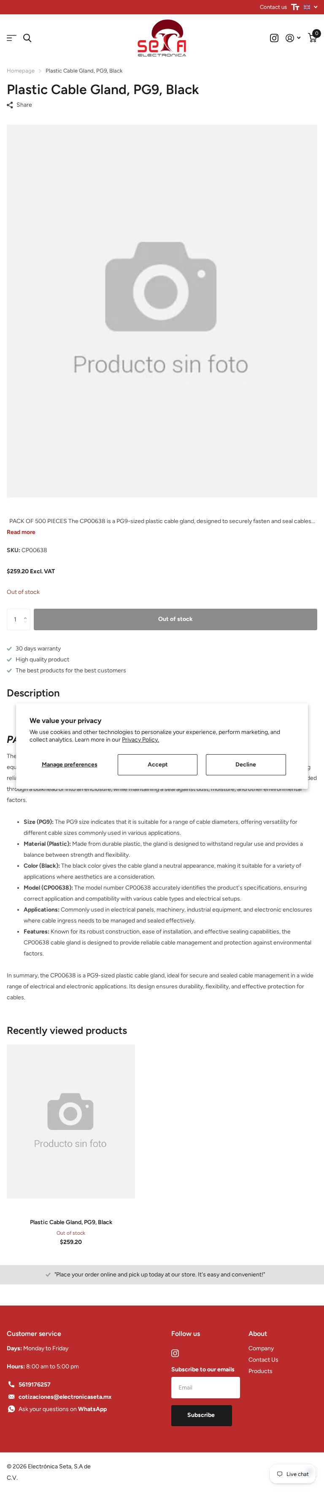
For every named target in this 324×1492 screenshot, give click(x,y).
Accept (158, 764)
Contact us (273, 7)
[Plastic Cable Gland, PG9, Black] (71, 1121)
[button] (27, 611)
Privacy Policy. (140, 739)
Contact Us (263, 1359)
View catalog (11, 38)
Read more (21, 532)
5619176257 (35, 1384)
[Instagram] (175, 1353)
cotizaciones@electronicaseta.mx (65, 1396)
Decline (245, 764)
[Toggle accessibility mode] (295, 7)
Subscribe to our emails (203, 1369)
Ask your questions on (63, 1409)
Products (260, 1371)
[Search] (27, 38)
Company (261, 1348)
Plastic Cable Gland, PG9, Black (71, 1222)
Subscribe (201, 1415)
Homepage (21, 70)
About (257, 1334)
